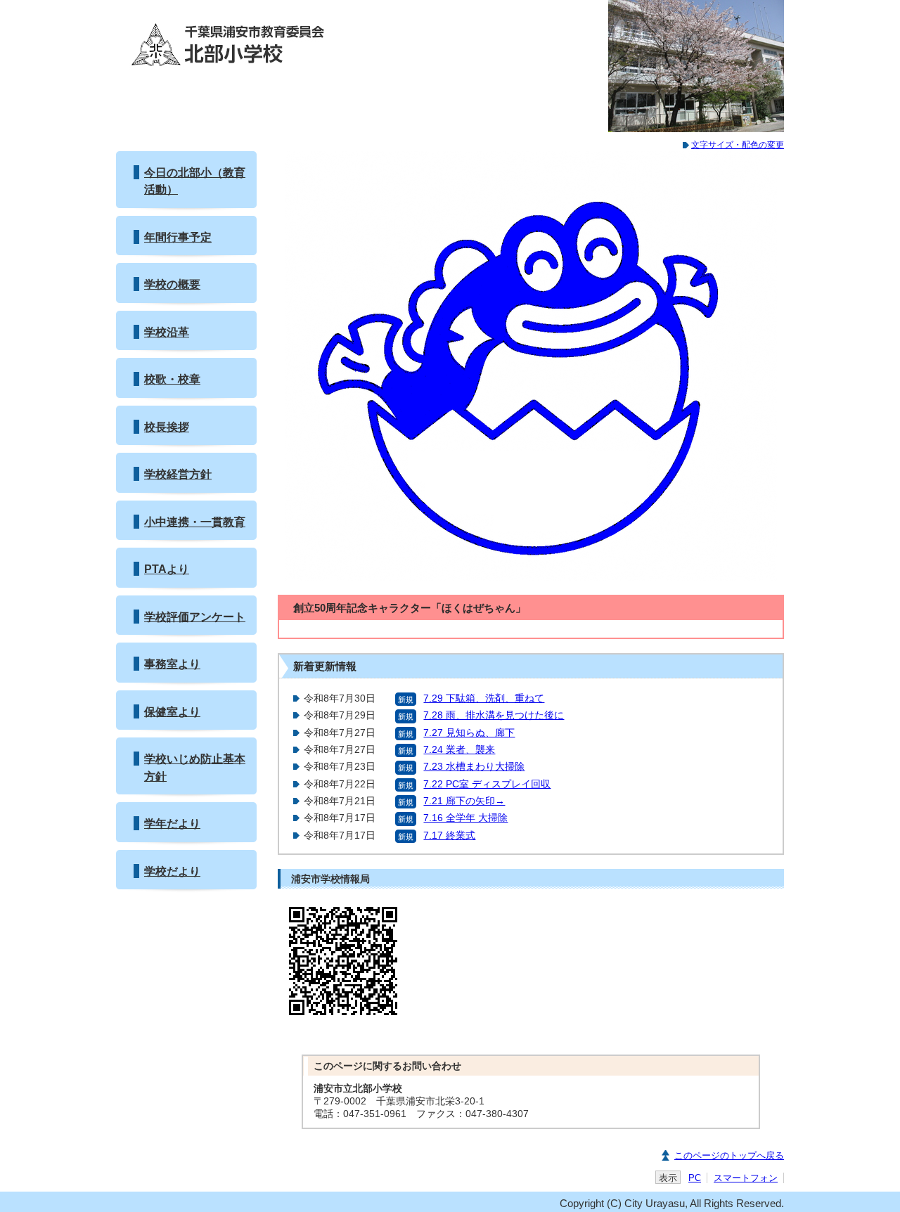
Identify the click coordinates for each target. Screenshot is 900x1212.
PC (694, 1178)
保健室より (172, 711)
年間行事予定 (178, 237)
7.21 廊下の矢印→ (464, 801)
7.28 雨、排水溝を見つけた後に (493, 715)
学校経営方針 (178, 474)
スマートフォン (746, 1178)
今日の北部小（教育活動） (194, 180)
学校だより (172, 871)
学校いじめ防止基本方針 (194, 767)
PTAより (166, 568)
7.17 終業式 (449, 835)
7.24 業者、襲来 (459, 749)
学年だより (172, 823)
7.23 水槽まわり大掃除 (474, 766)
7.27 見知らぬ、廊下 (469, 733)
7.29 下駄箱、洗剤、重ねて (483, 698)
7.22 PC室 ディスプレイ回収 (487, 784)
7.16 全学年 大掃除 (465, 818)
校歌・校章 (172, 379)
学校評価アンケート (194, 616)
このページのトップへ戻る (729, 1155)
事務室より (172, 663)
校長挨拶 (166, 426)
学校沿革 (166, 331)
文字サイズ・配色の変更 (737, 145)
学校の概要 (172, 284)
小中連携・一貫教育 (194, 521)
